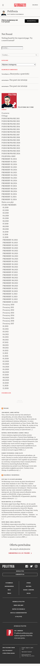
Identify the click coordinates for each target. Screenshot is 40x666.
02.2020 (6, 361)
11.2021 (5, 353)
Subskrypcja (20, 574)
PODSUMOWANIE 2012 (11, 121)
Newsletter (20, 571)
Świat (9, 593)
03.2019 (6, 213)
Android (20, 630)
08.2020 (6, 377)
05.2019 (6, 218)
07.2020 (6, 374)
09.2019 (6, 229)
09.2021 (6, 347)
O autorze (5, 113)
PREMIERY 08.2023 (10, 280)
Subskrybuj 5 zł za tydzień (19, 553)
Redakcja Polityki (19, 601)
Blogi (29, 593)
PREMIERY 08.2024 (9, 188)
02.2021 (6, 329)
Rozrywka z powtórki (19, 73)
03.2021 (6, 331)
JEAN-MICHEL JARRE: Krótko (10, 412)
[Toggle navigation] (3, 5)
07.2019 (5, 223)
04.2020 (6, 366)
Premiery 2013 (8, 312)
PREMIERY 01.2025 (9, 161)
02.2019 (6, 210)
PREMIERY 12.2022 (10, 299)
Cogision (28, 647)
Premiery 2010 (8, 304)
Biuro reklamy (18, 605)
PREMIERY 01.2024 (9, 159)
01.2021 (5, 326)
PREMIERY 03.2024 (9, 169)
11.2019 (5, 234)
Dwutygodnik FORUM (9, 647)
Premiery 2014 (8, 315)
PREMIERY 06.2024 (9, 183)
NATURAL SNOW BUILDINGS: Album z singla (15, 433)
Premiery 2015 (8, 318)
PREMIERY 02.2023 (10, 248)
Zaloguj (35, 5)
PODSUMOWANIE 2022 (11, 148)
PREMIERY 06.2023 (10, 269)
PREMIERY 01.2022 (10, 240)
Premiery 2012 (8, 310)
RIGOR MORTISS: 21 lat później (11, 501)
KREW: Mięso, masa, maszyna (11, 522)
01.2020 (6, 358)
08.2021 (6, 345)
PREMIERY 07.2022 (10, 272)
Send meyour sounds (20, 401)
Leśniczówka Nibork (9, 653)
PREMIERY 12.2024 (9, 199)
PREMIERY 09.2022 (10, 283)
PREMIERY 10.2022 (10, 288)
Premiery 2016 (8, 321)
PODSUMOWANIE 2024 (11, 153)
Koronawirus (9, 586)
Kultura (28, 586)
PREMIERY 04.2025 (9, 178)
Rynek (29, 583)
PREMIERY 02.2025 (9, 167)
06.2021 (6, 339)
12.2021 (5, 356)
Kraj (9, 590)
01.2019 (5, 207)
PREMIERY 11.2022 (10, 294)
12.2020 (6, 388)
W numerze (9, 583)
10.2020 (6, 383)
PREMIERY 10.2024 (9, 194)
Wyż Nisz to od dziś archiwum (12, 479)
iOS (15, 630)
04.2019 (6, 215)
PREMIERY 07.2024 (9, 186)
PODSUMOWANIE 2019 (11, 140)
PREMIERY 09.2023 (10, 285)
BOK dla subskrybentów (18, 613)
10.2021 (5, 350)
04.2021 (6, 334)
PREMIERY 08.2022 (10, 277)
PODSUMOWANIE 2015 (11, 129)
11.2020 (5, 385)
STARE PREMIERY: (9, 205)
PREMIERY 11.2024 (9, 196)
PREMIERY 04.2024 (9, 175)
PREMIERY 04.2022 (10, 256)
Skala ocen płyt (8, 202)
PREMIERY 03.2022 (10, 250)
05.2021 (6, 337)
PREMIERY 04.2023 (10, 259)
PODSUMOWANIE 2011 (11, 118)
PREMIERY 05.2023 (10, 264)
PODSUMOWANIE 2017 (11, 134)
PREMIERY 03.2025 (9, 172)
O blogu (5, 115)
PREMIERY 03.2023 (10, 253)
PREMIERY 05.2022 (10, 261)
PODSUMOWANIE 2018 (11, 137)
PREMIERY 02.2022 (10, 245)
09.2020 (6, 380)
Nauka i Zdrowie (28, 590)
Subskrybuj (31, 21)
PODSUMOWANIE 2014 (11, 126)
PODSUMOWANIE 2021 (11, 145)
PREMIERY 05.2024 (9, 180)
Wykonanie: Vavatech (27, 651)
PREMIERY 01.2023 (10, 242)
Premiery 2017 (8, 323)
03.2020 (6, 364)
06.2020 (6, 372)
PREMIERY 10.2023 (10, 291)
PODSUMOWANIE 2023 (11, 151)
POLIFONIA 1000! (9, 156)
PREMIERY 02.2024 (9, 164)
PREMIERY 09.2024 (9, 191)
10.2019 (5, 232)
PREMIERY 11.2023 (10, 296)
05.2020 (6, 369)
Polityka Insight (7, 650)
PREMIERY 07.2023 (10, 275)
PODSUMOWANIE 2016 (11, 132)
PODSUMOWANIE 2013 (11, 124)
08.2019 (6, 226)
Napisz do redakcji (18, 609)
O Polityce (18, 616)
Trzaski (6, 408)
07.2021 (5, 342)
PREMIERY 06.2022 (10, 267)
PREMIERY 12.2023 (10, 302)
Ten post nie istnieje (18, 80)
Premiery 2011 (8, 307)
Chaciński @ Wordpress (11, 475)
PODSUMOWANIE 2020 (11, 142)
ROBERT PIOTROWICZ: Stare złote (12, 453)
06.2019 (6, 221)
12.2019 (5, 237)
